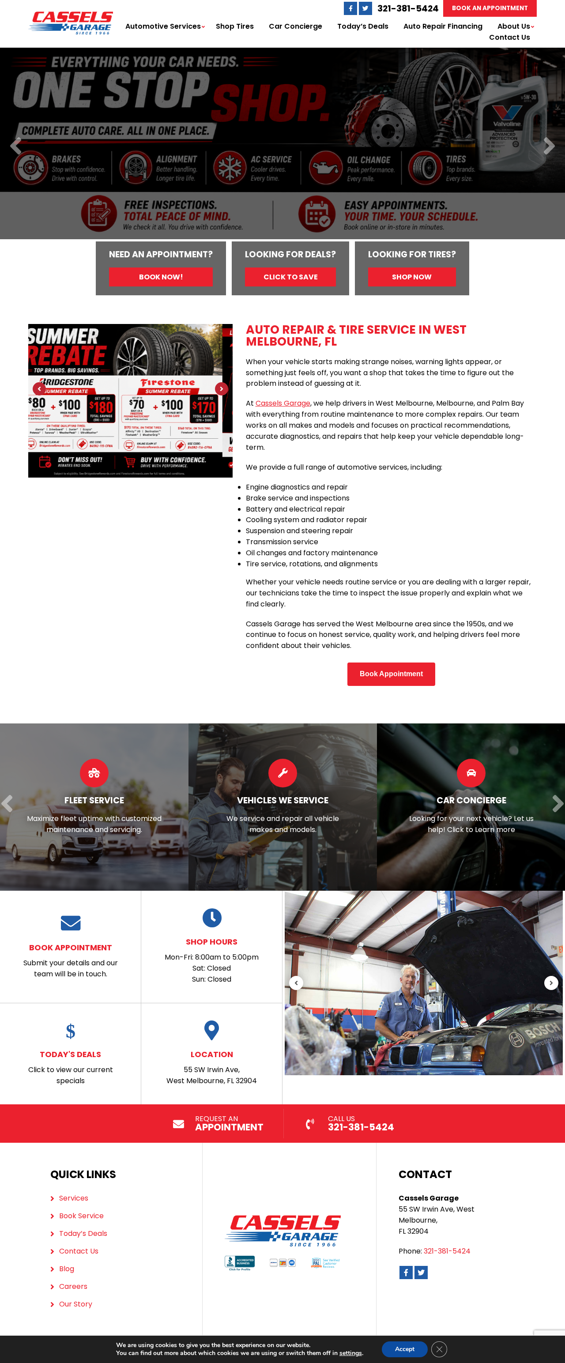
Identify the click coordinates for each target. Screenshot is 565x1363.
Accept (404, 1349)
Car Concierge (295, 26)
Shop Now (412, 277)
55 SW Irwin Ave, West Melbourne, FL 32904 (211, 1067)
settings (350, 1353)
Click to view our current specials (70, 1067)
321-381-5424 (408, 8)
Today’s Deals (362, 26)
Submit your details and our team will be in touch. (70, 960)
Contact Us (509, 37)
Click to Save (291, 277)
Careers (73, 1286)
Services (73, 1198)
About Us (513, 26)
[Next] (549, 146)
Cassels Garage (283, 403)
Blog (66, 1269)
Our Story (75, 1304)
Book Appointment (391, 674)
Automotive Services (163, 26)
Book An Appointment (490, 8)
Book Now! (161, 277)
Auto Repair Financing (442, 26)
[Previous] (16, 146)
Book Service (81, 1216)
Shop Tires (235, 26)
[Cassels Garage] (70, 16)
